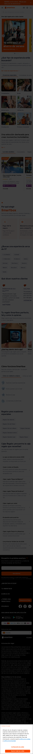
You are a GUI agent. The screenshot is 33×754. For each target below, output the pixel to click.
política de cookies (25, 739)
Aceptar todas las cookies (17, 751)
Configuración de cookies (17, 747)
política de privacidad (10, 741)
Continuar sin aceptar (5, 725)
